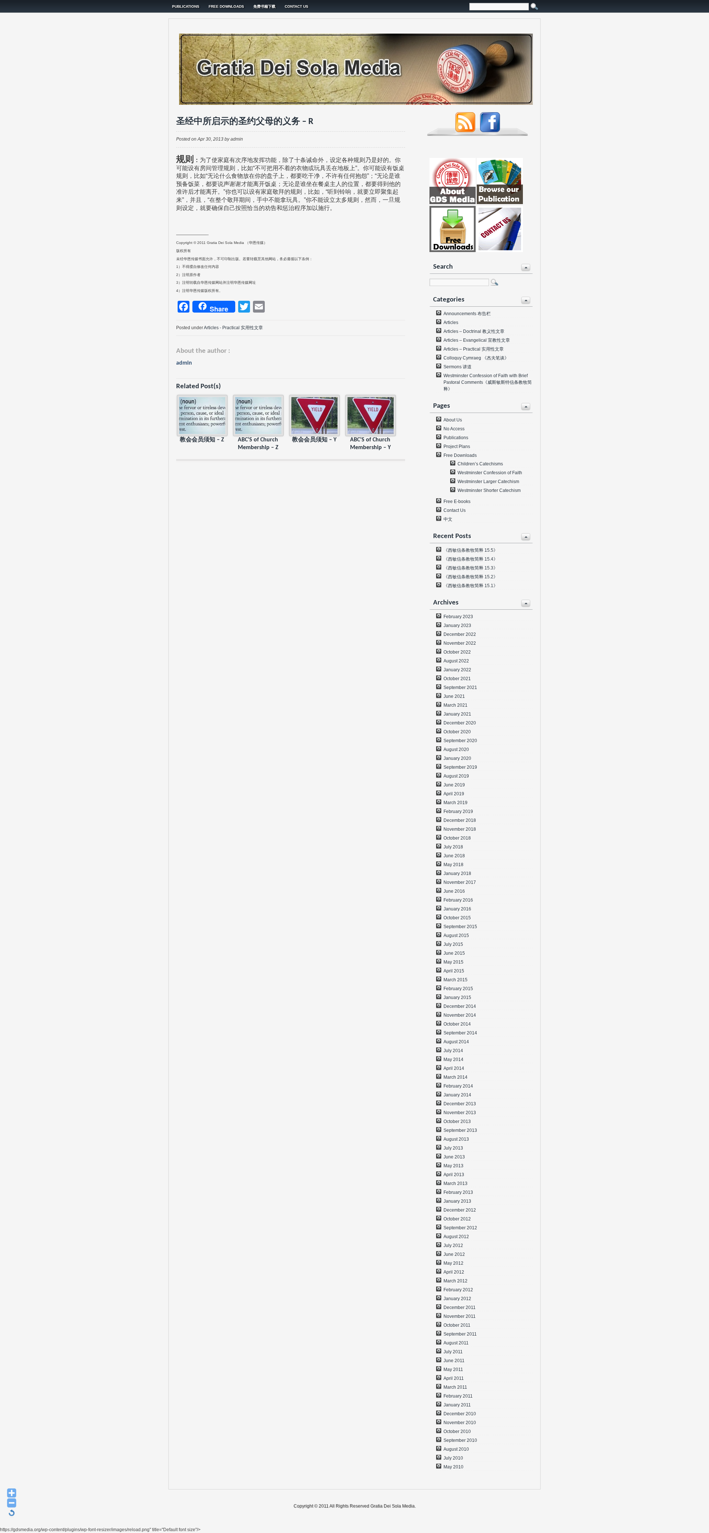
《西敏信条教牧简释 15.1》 (470, 585)
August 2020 (456, 749)
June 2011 (454, 1360)
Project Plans (456, 446)
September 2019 (460, 767)
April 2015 (453, 971)
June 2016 (454, 891)
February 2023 (458, 616)
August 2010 (456, 1449)
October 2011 (456, 1325)
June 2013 (454, 1157)
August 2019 (456, 776)
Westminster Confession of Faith (490, 472)
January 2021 (457, 714)
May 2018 (453, 864)
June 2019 (454, 785)
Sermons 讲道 (457, 366)
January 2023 (457, 625)
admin (184, 363)
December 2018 (459, 820)
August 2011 (456, 1343)
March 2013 (455, 1183)
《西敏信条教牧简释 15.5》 (470, 550)
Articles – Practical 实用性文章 (473, 349)
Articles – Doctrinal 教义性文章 (473, 331)
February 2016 (458, 900)
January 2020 (457, 758)
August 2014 (456, 1041)
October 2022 (457, 652)
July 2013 (453, 1148)
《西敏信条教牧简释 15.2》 (470, 576)
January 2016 (457, 909)
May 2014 (453, 1059)
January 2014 (457, 1095)
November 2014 (459, 1015)
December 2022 (459, 634)
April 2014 (453, 1068)
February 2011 (458, 1396)
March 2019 (455, 802)
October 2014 (457, 1024)
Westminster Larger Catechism (488, 481)
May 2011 (453, 1369)
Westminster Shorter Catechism (489, 490)
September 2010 (460, 1440)
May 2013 (453, 1165)
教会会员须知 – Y (314, 440)
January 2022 (457, 669)
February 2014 (458, 1086)
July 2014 (453, 1050)
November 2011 (459, 1316)
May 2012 (453, 1263)
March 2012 (455, 1281)
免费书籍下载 (264, 6)
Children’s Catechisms (480, 463)
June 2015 (454, 953)
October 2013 (457, 1121)
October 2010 (457, 1431)
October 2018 (457, 838)
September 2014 (460, 1033)
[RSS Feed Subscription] (465, 130)
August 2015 (456, 935)
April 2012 (453, 1272)
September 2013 (460, 1130)
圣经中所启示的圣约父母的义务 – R (245, 121)
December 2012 (459, 1210)
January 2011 (457, 1405)
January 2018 (457, 873)
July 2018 (453, 847)
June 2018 (454, 855)
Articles (450, 322)
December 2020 (459, 723)
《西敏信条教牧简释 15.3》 (470, 568)
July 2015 (453, 944)
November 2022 (459, 643)
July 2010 (453, 1458)
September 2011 (460, 1334)
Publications (185, 6)
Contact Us (296, 6)
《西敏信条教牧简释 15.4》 (470, 559)
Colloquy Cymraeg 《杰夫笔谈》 (476, 358)
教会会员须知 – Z (202, 440)
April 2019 (453, 793)
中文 (447, 519)
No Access (454, 428)
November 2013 (459, 1112)
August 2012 (456, 1236)
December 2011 (459, 1307)
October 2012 (457, 1219)
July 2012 (453, 1245)
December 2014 (459, 1006)
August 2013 (456, 1139)
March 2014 (455, 1077)
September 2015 (460, 926)
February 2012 (458, 1289)
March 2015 (455, 979)
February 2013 (458, 1192)
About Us (452, 420)
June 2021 (454, 696)
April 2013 (453, 1174)
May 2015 (453, 962)
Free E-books (456, 501)
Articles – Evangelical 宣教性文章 (476, 340)
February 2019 (458, 811)
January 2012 (457, 1298)
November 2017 (459, 882)
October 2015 (457, 917)
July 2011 (453, 1351)
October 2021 (457, 678)
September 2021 (460, 687)
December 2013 (459, 1103)
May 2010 (453, 1467)
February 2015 (458, 988)
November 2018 (459, 829)
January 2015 (457, 997)
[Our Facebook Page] (490, 130)
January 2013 (457, 1201)
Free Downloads (226, 6)
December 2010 (459, 1413)
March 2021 (455, 705)
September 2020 (460, 740)
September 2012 (460, 1227)
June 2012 (454, 1254)
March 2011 (455, 1387)
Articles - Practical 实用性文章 (233, 327)
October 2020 (457, 731)
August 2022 (456, 661)
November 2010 (459, 1422)
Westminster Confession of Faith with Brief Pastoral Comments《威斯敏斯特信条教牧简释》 (487, 382)
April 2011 (453, 1378)
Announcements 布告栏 (467, 313)
